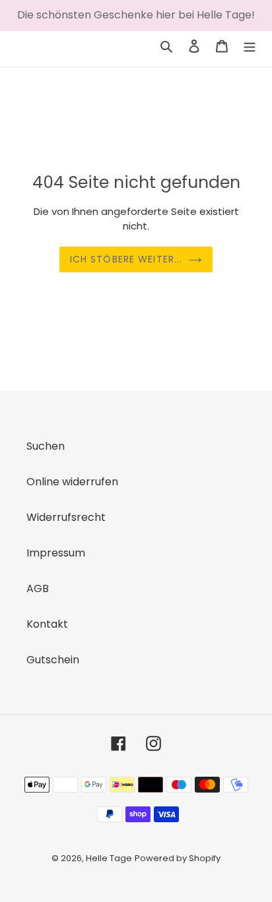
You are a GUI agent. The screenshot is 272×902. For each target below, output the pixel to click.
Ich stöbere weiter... (126, 259)
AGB (37, 588)
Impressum (55, 552)
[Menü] (249, 45)
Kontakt (47, 624)
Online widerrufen (72, 481)
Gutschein (52, 659)
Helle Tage (109, 858)
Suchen (45, 446)
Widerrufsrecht (66, 517)
